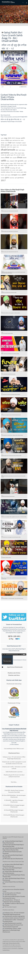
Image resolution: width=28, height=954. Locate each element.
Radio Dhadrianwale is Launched (14, 771)
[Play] (2, 654)
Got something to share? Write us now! (14, 748)
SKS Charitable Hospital (10, 907)
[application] (14, 654)
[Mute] (21, 654)
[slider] (24, 654)
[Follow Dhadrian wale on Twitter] (14, 937)
